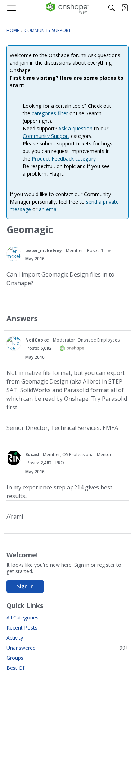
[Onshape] (67, 8)
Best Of (15, 667)
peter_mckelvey (43, 250)
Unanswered (67, 647)
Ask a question (75, 128)
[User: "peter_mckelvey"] (13, 254)
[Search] (111, 8)
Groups (14, 657)
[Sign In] (124, 8)
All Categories (22, 617)
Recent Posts (21, 627)
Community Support (46, 136)
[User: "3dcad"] (13, 458)
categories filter (50, 113)
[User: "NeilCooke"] (13, 343)
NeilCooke (37, 340)
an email (49, 209)
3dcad (32, 454)
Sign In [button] (25, 586)
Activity (14, 637)
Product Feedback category (64, 158)
